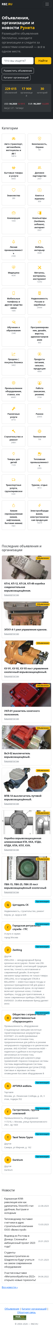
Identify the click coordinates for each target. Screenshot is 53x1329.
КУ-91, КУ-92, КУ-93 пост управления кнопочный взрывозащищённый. (26, 670)
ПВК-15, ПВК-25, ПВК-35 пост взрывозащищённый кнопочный (25, 886)
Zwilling (17, 950)
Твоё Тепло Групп (23, 1137)
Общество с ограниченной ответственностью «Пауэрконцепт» (29, 1018)
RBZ (7, 4)
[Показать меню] (47, 4)
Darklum (18, 1160)
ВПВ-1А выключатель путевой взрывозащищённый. (23, 797)
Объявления (12, 1308)
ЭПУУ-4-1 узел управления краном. (25, 629)
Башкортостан (11, 594)
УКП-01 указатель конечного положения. (22, 712)
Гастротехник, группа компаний (26, 1111)
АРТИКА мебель (22, 1086)
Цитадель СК (21, 904)
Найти (43, 61)
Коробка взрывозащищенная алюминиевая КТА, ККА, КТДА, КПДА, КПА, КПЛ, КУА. (23, 842)
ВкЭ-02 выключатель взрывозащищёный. (17, 755)
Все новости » (10, 1287)
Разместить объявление (18, 70)
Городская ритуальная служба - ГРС (26, 927)
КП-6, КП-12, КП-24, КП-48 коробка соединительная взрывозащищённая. (24, 587)
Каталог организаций (16, 77)
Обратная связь (26, 1312)
